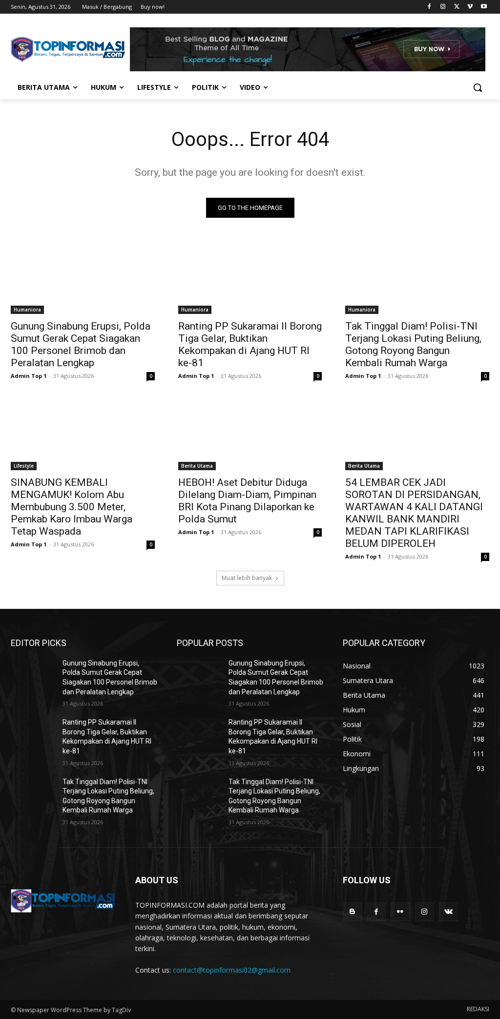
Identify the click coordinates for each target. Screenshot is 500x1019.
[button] (477, 87)
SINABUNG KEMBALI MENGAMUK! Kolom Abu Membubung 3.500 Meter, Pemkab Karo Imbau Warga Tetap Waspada (71, 507)
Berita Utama (197, 465)
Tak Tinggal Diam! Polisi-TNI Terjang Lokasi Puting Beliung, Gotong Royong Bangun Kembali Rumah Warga (413, 344)
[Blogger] (352, 911)
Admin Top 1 (28, 375)
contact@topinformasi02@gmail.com (232, 970)
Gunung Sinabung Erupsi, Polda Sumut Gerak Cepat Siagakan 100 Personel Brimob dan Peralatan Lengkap (80, 344)
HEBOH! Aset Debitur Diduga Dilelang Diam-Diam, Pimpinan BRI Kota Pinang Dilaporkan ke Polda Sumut (247, 501)
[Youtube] (483, 7)
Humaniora (27, 309)
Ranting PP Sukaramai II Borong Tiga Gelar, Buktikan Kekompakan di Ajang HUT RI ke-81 (250, 344)
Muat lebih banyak (247, 578)
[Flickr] (400, 911)
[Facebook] (429, 7)
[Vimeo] (470, 7)
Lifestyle (24, 465)
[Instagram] (443, 7)
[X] (456, 7)
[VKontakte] (448, 911)
